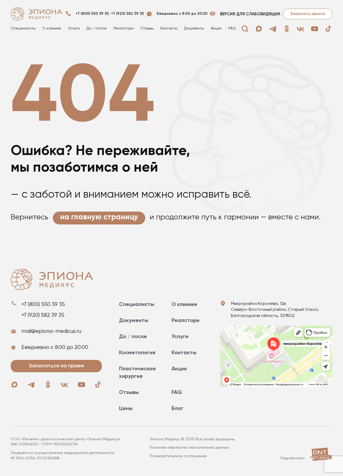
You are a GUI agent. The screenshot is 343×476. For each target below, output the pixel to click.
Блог (177, 408)
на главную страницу (99, 217)
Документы (194, 28)
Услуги (74, 28)
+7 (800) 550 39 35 (92, 14)
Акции (216, 28)
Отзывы (147, 28)
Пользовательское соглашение (178, 456)
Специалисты (23, 28)
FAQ (232, 28)
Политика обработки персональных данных (189, 447)
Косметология (137, 353)
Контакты (169, 28)
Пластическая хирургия (137, 372)
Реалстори (124, 28)
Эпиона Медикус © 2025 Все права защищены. (192, 439)
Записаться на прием (56, 366)
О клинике (51, 28)
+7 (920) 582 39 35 (127, 14)
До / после (97, 28)
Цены (126, 408)
